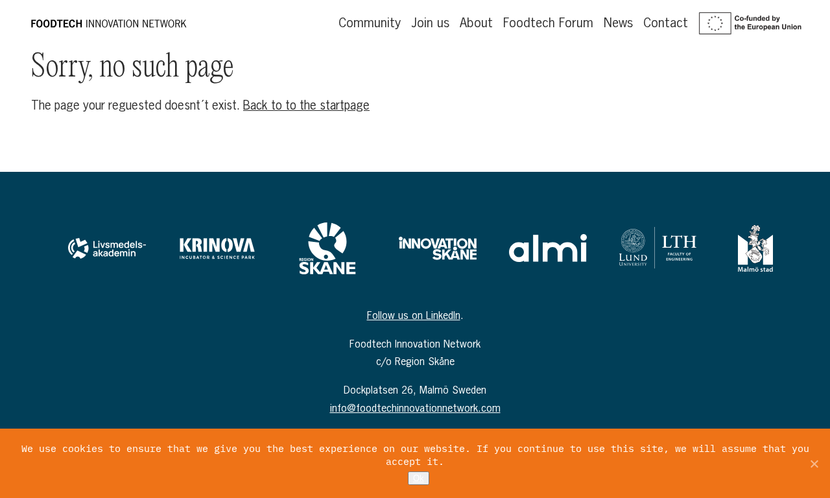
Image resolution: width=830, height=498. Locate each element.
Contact (665, 22)
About (476, 22)
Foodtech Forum (548, 22)
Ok (418, 478)
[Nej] (813, 463)
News (618, 22)
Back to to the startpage (306, 105)
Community (369, 22)
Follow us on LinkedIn (413, 315)
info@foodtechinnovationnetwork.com (415, 407)
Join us (430, 22)
